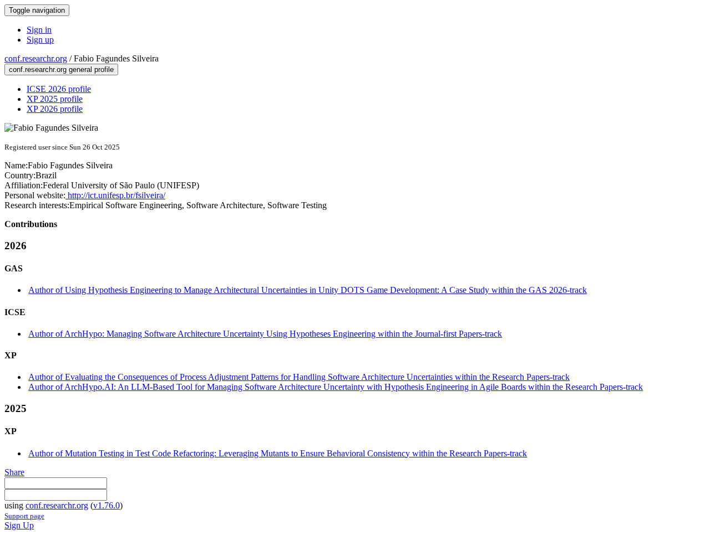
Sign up (40, 39)
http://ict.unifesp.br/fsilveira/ (115, 195)
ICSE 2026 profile (59, 89)
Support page (24, 516)
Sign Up (19, 525)
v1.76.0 (106, 505)
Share (14, 472)
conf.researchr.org (35, 58)
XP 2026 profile (55, 109)
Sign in (39, 29)
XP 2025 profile (55, 99)
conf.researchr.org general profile (61, 69)
